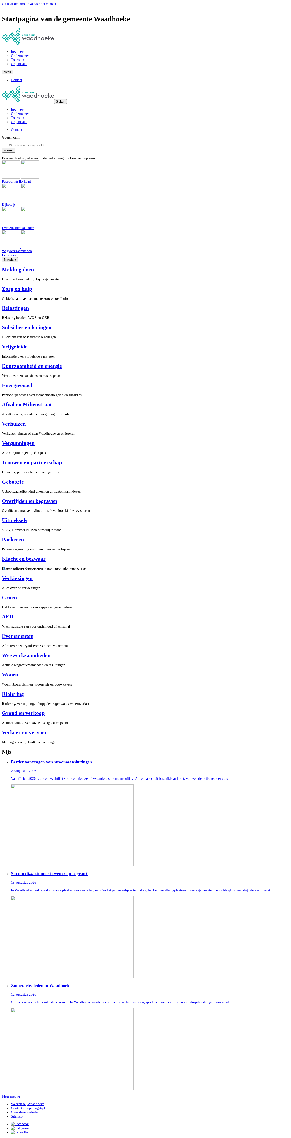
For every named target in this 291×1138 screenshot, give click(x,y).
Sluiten (60, 101)
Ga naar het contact (42, 4)
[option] (150, 813)
